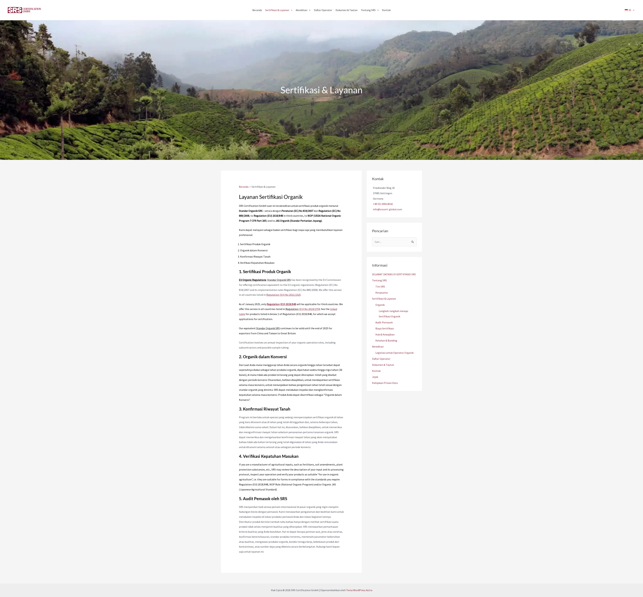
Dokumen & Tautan (383, 364)
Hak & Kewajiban (385, 334)
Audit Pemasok (384, 322)
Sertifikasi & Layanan (384, 298)
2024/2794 (314, 309)
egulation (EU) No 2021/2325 (284, 294)
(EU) (301, 309)
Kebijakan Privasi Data (385, 383)
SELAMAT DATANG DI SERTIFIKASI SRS (394, 274)
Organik (380, 304)
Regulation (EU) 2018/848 (281, 304)
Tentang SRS (379, 280)
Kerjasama (381, 292)
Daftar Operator (381, 358)
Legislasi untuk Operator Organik (394, 352)
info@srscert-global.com (387, 209)
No (306, 309)
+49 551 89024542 (383, 204)
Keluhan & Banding (386, 340)
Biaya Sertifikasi (384, 328)
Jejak (375, 377)
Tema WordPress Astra (359, 590)
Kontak (376, 370)
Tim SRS (380, 286)
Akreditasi (378, 346)
